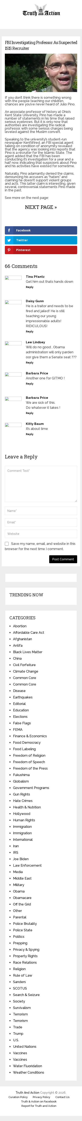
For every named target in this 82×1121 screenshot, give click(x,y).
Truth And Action (27, 1092)
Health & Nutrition (27, 807)
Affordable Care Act (28, 633)
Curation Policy (18, 1097)
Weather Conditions (28, 1072)
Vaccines (20, 1053)
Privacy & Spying (26, 950)
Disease (19, 691)
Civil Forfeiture (24, 665)
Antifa (17, 646)
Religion (19, 969)
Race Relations (25, 962)
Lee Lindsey (35, 342)
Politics (18, 937)
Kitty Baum (35, 424)
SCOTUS (20, 988)
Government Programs (31, 788)
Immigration (22, 827)
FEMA (17, 730)
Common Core (24, 678)
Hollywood (21, 814)
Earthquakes (23, 697)
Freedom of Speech (29, 762)
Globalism (21, 781)
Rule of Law (22, 975)
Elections (20, 717)
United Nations (24, 1047)
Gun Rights (21, 794)
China (17, 658)
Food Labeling (24, 749)
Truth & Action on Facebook (39, 1101)
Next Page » (41, 207)
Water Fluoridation (27, 1066)
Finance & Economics (30, 736)
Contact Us (62, 1097)
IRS (15, 853)
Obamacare (22, 898)
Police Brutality (25, 924)
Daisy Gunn (35, 301)
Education (21, 710)
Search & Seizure (26, 995)
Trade (17, 1027)
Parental (19, 917)
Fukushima (21, 775)
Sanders (19, 982)
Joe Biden (21, 859)
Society (19, 1001)
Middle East (22, 878)
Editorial (19, 704)
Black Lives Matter (27, 652)
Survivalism (22, 1008)
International (23, 840)
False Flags (22, 723)
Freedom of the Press (30, 768)
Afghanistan (22, 639)
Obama (19, 891)
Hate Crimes (23, 801)
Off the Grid (22, 904)
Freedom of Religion (29, 755)
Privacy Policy (41, 1097)
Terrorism (20, 1014)
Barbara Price (37, 373)
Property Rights (25, 956)
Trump (18, 1034)
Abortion (19, 626)
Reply (29, 287)
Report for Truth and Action (38, 1105)
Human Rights (24, 820)
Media (18, 872)
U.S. (16, 1040)
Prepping (20, 943)
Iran (16, 846)
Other (17, 911)
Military (18, 885)
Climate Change (25, 671)
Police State (22, 930)
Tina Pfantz (35, 277)
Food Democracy (27, 743)
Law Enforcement (27, 865)
